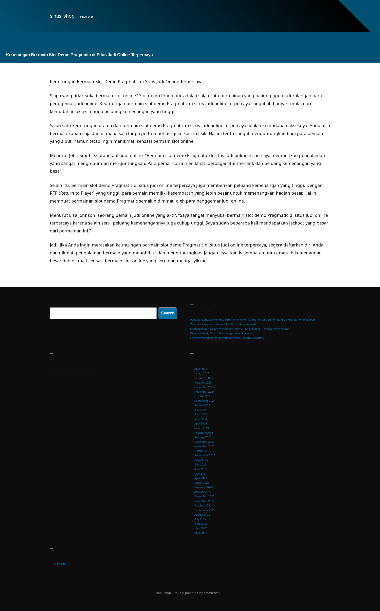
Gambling (60, 563)
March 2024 (201, 428)
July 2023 (200, 464)
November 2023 (204, 446)
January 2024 (203, 437)
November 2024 (204, 391)
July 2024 (200, 409)
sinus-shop (62, 16)
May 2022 (200, 528)
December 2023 (204, 441)
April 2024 (200, 423)
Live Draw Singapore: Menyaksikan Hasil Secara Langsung (227, 337)
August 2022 (202, 514)
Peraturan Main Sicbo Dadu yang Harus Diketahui (221, 333)
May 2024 (200, 419)
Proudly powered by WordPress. (197, 593)
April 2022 (200, 532)
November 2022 (204, 501)
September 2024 (204, 400)
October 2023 (203, 450)
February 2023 (203, 487)
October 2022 (203, 505)
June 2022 (201, 523)
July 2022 (200, 519)
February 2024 (203, 432)
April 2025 (200, 368)
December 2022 (204, 496)
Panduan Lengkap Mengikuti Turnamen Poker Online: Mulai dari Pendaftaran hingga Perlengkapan (252, 319)
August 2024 (202, 405)
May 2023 (200, 473)
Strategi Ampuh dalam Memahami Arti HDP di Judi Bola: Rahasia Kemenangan (239, 328)
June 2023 (201, 469)
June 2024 (201, 414)
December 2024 (204, 387)
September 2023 (204, 455)
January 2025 (203, 382)
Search (56, 303)
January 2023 (203, 491)
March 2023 (201, 482)
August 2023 (202, 460)
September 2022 (204, 510)
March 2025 (201, 373)
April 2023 (200, 478)
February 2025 (203, 378)
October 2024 (203, 396)
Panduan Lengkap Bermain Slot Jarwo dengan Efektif (223, 324)
